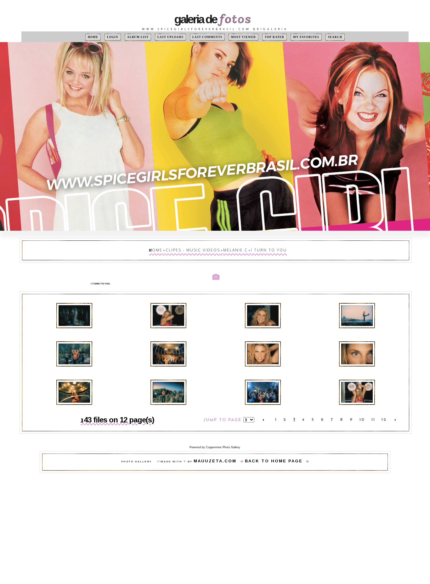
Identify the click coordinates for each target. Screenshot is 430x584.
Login (125, 37)
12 (384, 412)
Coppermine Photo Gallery (223, 437)
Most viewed (239, 37)
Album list (147, 37)
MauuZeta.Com (224, 451)
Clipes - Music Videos (199, 248)
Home (108, 37)
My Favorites (294, 37)
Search (319, 37)
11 (373, 412)
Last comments (208, 37)
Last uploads (176, 37)
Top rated (266, 37)
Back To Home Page (267, 451)
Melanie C (231, 248)
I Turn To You (257, 248)
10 (362, 412)
